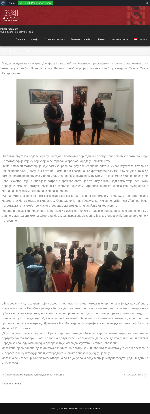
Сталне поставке (54, 39)
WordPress (95, 408)
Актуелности (118, 39)
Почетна (20, 39)
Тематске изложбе (80, 39)
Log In (11, 2)
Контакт (102, 39)
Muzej (34, 39)
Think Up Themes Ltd (68, 408)
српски (141, 39)
